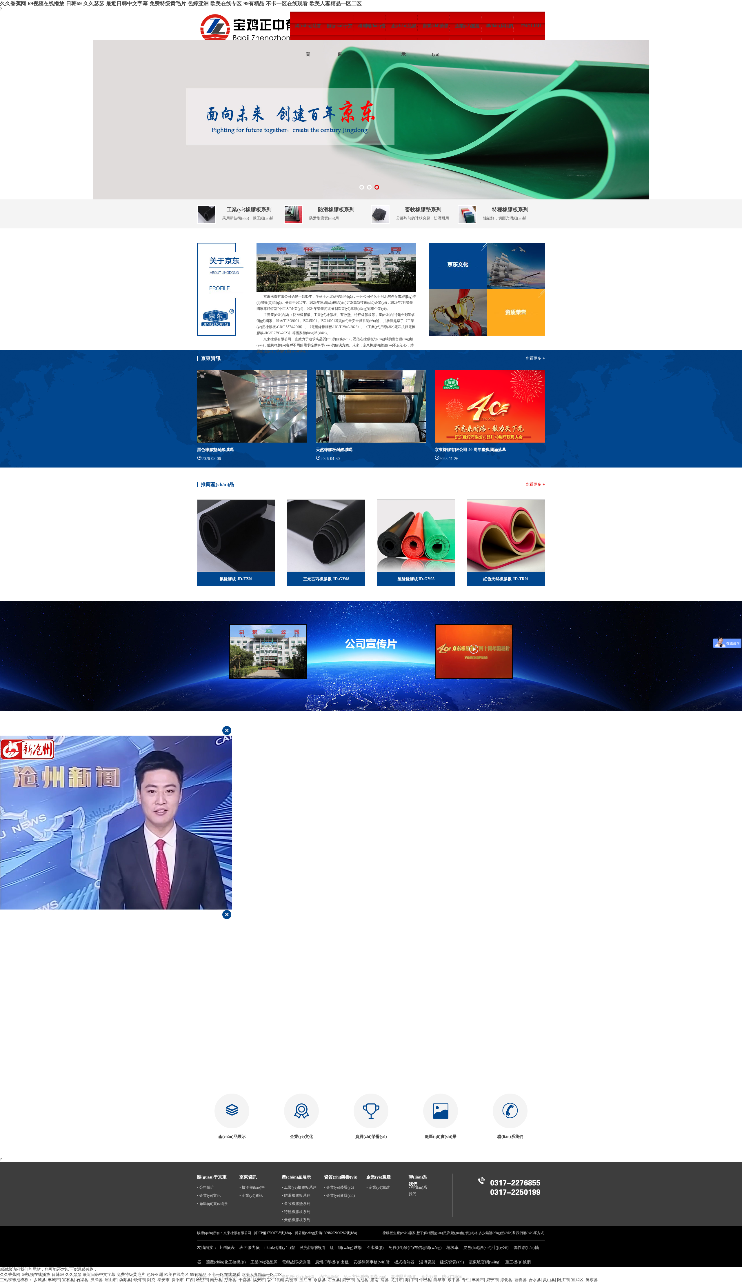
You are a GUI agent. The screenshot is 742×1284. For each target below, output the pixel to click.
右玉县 (334, 1280)
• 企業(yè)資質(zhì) (339, 1195)
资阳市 (178, 1280)
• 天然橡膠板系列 (296, 1220)
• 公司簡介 (205, 1187)
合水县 (535, 1280)
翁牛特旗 (275, 1280)
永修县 (320, 1280)
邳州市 (139, 1280)
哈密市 (202, 1280)
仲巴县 (425, 1280)
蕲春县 (520, 1280)
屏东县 (591, 1280)
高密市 (291, 1280)
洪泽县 (96, 1280)
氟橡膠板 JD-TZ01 (236, 579)
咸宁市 (348, 1280)
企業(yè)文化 (301, 1136)
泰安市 (163, 1280)
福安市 (259, 1280)
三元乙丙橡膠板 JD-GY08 (326, 579)
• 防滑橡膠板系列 (296, 1195)
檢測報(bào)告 (371, 25)
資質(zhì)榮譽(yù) (435, 31)
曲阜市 (439, 1280)
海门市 (411, 1280)
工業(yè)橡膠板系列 (249, 209)
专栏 (466, 1280)
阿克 (151, 1280)
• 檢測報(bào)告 (252, 1187)
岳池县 (362, 1280)
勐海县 (125, 1280)
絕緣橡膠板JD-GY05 (416, 579)
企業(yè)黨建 (467, 25)
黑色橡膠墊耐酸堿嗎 (215, 450)
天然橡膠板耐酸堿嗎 (334, 450)
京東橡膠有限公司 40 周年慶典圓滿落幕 (470, 450)
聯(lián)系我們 (499, 25)
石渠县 (82, 1280)
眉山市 (111, 1280)
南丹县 (216, 1280)
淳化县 (506, 1280)
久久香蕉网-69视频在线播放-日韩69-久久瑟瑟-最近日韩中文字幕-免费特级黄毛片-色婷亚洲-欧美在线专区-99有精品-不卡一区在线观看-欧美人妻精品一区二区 (181, 3)
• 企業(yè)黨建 (378, 1187)
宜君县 (68, 1280)
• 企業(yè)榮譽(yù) (339, 1187)
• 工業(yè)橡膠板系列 (299, 1187)
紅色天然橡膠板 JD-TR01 (506, 579)
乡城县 (40, 1280)
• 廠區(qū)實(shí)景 (212, 1203)
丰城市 (54, 1280)
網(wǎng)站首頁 (308, 31)
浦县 (385, 1280)
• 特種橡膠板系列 (296, 1212)
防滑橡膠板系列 (336, 209)
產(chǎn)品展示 (403, 31)
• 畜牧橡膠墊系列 (296, 1203)
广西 (190, 1280)
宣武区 (577, 1280)
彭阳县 (230, 1280)
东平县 (454, 1280)
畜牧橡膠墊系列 (423, 209)
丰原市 (478, 1280)
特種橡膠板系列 (510, 209)
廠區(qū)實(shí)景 (441, 1136)
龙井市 (397, 1280)
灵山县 (549, 1280)
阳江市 (563, 1280)
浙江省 (305, 1280)
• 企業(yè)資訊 (251, 1195)
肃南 (374, 1280)
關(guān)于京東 (339, 31)
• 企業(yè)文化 (209, 1195)
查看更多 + (535, 358)
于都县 (245, 1280)
